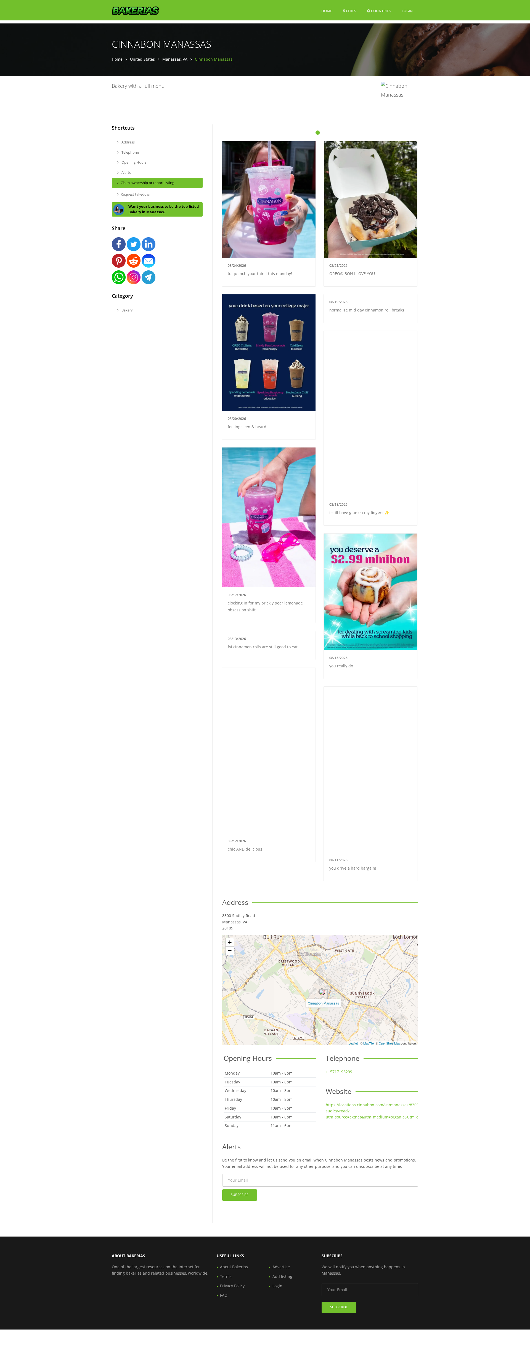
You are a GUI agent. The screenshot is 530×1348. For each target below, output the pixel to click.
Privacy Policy (232, 1285)
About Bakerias (234, 1266)
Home (326, 10)
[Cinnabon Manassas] (322, 992)
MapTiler (369, 1043)
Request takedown (136, 194)
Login (407, 10)
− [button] (230, 950)
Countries (380, 10)
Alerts (126, 172)
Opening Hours (134, 162)
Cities (350, 10)
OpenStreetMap (389, 1043)
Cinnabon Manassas (323, 1003)
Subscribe (239, 1194)
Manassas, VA (174, 59)
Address (128, 142)
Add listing (282, 1276)
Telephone (130, 152)
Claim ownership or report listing (147, 182)
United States (142, 59)
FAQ (223, 1295)
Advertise (281, 1266)
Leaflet (353, 1043)
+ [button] (230, 942)
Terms (226, 1276)
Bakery (127, 310)
